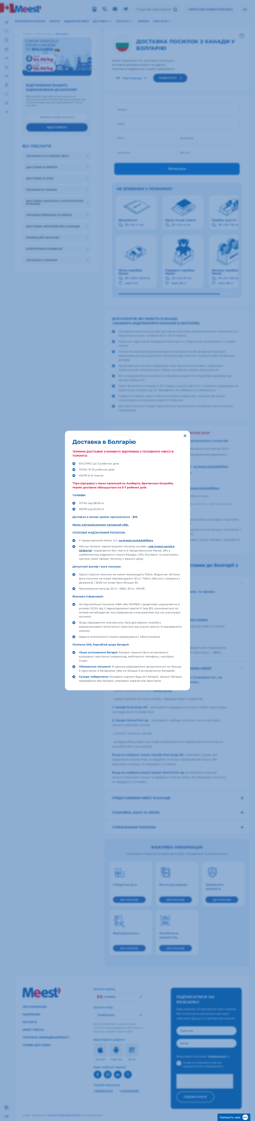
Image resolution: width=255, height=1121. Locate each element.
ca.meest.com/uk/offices (136, 540)
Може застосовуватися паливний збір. (100, 524)
